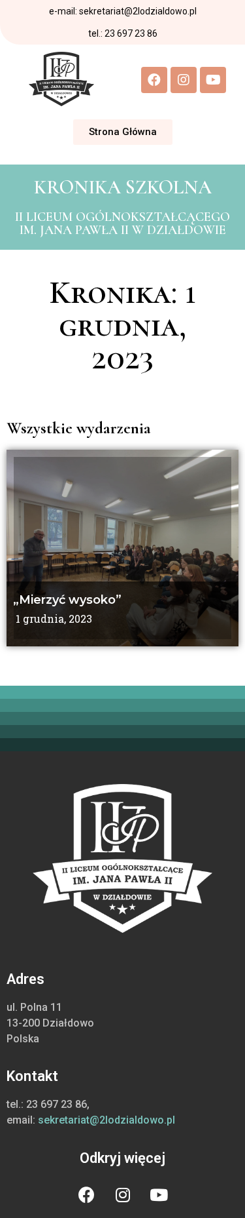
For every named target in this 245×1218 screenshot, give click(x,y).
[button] (122, 132)
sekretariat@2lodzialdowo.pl (106, 1120)
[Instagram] (184, 80)
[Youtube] (213, 80)
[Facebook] (154, 80)
